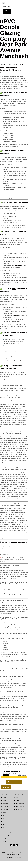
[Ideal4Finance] (14, 777)
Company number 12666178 (14, 854)
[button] (3, 3)
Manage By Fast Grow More (14, 857)
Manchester (17, 366)
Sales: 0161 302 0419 (10, 6)
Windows (15, 315)
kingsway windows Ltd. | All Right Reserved (16, 852)
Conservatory (18, 265)
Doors (14, 289)
